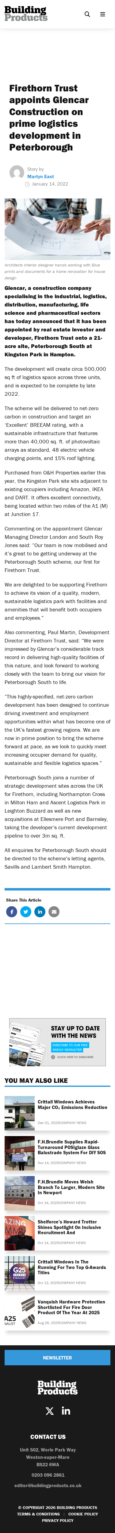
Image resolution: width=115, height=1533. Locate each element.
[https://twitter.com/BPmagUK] (49, 1411)
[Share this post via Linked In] (39, 911)
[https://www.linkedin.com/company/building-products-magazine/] (66, 1411)
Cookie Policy (83, 1514)
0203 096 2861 (48, 1475)
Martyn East (40, 176)
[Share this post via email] (53, 911)
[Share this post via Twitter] (25, 911)
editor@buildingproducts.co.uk (48, 1485)
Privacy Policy (57, 1520)
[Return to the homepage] (26, 13)
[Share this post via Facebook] (11, 911)
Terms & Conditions (38, 1514)
